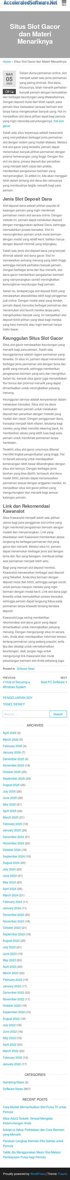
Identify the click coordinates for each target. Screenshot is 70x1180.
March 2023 (10, 973)
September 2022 (14, 1012)
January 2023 (12, 986)
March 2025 (10, 817)
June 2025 (10, 798)
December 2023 (13, 914)
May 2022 (9, 1038)
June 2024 (10, 875)
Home (7, 61)
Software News (26, 668)
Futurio (62, 1174)
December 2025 (13, 759)
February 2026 (12, 746)
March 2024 (10, 895)
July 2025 (9, 791)
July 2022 (9, 1025)
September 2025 (14, 778)
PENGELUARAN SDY (17, 697)
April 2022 (9, 1044)
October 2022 (12, 1005)
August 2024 (11, 862)
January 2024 (12, 908)
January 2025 (12, 830)
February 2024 (12, 901)
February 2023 (12, 979)
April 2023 (9, 966)
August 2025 (11, 785)
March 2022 (10, 1051)
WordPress (37, 1174)
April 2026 (9, 733)
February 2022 (12, 1057)
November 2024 (13, 843)
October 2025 (12, 772)
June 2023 (10, 953)
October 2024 (12, 850)
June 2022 (10, 1031)
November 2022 (13, 999)
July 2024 (9, 869)
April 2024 (9, 889)
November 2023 (13, 921)
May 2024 (9, 882)
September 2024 (14, 856)
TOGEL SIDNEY (14, 704)
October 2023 (12, 927)
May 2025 (9, 804)
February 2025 (12, 824)
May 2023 (9, 960)
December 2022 (13, 992)
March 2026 (10, 739)
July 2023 (9, 947)
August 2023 (11, 940)
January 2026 (12, 752)
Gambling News (13, 1082)
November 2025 (13, 765)
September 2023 (14, 934)
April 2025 (9, 811)
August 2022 (11, 1018)
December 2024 (13, 837)
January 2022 (12, 1064)
